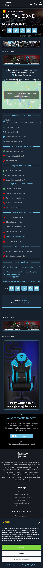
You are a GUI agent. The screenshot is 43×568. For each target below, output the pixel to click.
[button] (39, 522)
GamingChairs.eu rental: (17, 236)
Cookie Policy (11, 565)
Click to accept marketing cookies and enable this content (21, 95)
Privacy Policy (21, 565)
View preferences (21, 560)
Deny (21, 554)
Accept (21, 547)
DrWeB (24, 300)
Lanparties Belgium (15, 11)
